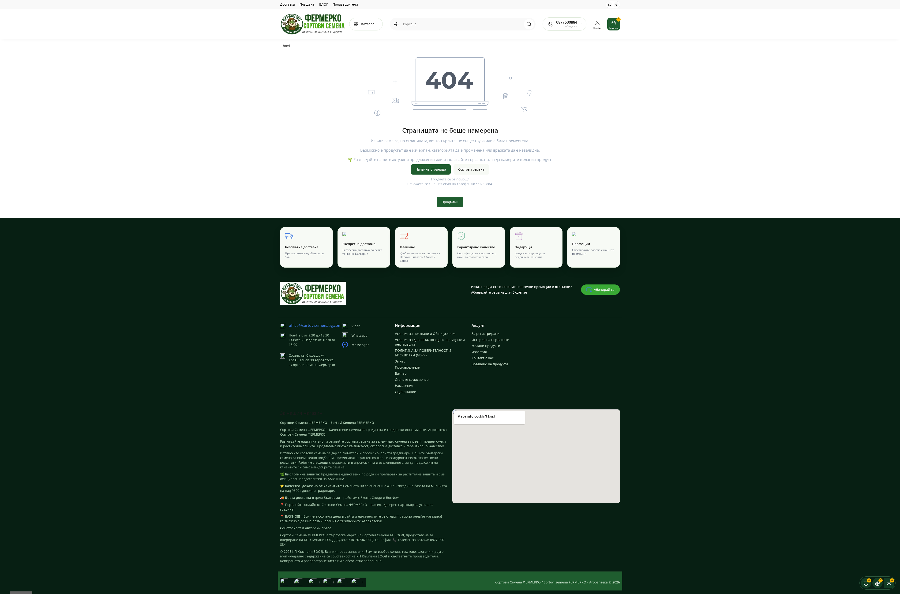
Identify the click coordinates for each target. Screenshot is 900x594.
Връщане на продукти (490, 364)
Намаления (404, 385)
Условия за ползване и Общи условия (425, 333)
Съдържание (405, 391)
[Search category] (396, 24)
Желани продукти (486, 346)
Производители (345, 4)
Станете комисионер (412, 379)
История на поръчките (490, 339)
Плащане (307, 4)
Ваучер (401, 373)
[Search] (529, 24)
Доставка (287, 4)
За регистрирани (485, 333)
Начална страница (431, 169)
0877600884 (566, 22)
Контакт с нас (483, 358)
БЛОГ (323, 4)
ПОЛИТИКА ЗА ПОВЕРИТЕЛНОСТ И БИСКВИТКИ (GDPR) (423, 352)
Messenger (360, 345)
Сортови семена (471, 169)
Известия (479, 352)
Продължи (450, 202)
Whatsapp (360, 335)
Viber (356, 326)
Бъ (609, 4)
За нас (400, 361)
